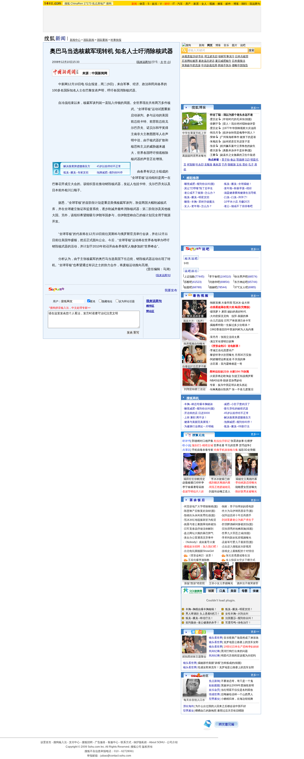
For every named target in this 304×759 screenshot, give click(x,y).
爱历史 (214, 119)
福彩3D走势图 (247, 449)
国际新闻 (88, 39)
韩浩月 (214, 132)
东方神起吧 (241, 282)
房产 (188, 3)
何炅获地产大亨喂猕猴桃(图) (201, 506)
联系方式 (126, 742)
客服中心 (113, 742)
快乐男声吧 (241, 276)
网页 (210, 45)
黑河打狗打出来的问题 (234, 651)
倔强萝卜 (215, 311)
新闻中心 (75, 39)
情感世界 (214, 694)
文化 (239, 164)
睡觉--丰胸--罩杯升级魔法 (199, 201)
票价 (245, 164)
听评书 (186, 440)
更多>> (255, 107)
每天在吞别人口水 (194, 699)
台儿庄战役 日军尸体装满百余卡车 (230, 320)
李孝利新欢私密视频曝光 (236, 537)
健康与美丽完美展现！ (197, 422)
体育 (142, 3)
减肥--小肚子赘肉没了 (237, 404)
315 (247, 159)
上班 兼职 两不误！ (195, 417)
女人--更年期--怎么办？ (198, 206)
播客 (220, 3)
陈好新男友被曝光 (246, 491)
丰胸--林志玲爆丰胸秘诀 (198, 404)
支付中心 (74, 742)
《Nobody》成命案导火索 (199, 542)
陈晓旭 (232, 164)
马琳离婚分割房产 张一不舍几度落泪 (231, 389)
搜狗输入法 (60, 742)
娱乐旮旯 (214, 689)
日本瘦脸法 (238, 60)
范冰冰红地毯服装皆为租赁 (200, 519)
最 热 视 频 (200, 295)
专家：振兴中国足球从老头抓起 (228, 385)
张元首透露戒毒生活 (238, 555)
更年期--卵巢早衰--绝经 (238, 188)
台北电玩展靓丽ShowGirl (199, 551)
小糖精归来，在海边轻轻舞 (237, 698)
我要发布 (171, 290)
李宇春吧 (214, 276)
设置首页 (46, 742)
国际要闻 (102, 39)
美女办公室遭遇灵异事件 (198, 537)
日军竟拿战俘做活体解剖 (198, 528)
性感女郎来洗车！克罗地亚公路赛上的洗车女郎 (226, 667)
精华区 (150, 305)
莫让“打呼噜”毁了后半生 (198, 188)
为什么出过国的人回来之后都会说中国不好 (220, 706)
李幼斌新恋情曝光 (246, 482)
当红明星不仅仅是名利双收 (237, 689)
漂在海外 (188, 706)
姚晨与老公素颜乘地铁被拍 (200, 524)
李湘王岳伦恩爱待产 (222, 350)
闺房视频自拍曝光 (194, 343)
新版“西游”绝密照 (194, 583)
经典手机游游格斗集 (226, 449)
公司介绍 (172, 742)
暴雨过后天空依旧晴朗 (230, 710)
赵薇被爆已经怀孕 (193, 482)
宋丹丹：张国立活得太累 (224, 337)
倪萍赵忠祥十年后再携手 (236, 515)
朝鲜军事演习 (226, 56)
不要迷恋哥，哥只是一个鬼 (237, 681)
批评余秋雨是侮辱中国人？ (239, 132)
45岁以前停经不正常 (236, 413)
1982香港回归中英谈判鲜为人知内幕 (232, 329)
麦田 (224, 311)
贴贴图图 (214, 685)
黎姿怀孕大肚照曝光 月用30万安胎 (230, 354)
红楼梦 (249, 440)
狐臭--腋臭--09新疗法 (236, 426)
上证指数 (189, 276)
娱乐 (154, 3)
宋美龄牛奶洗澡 (191, 65)
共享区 (186, 449)
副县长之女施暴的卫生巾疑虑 (238, 154)
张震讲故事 (237, 440)
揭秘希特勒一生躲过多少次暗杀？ (230, 325)
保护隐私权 (140, 742)
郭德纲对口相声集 (202, 440)
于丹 (224, 164)
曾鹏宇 (214, 123)
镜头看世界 (215, 637)
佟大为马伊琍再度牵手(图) (237, 510)
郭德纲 (240, 159)
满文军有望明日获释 (222, 341)
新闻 (201, 45)
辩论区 (150, 311)
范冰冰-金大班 (241, 302)
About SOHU (157, 742)
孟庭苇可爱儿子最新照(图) (237, 542)
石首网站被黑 (190, 60)
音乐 (226, 45)
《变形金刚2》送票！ (201, 555)
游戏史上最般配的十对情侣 (238, 551)
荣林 (212, 137)
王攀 (212, 154)
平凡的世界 (231, 445)
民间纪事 (214, 651)
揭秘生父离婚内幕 (246, 479)
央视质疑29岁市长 (193, 56)
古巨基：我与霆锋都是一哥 (226, 363)
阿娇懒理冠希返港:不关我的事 (227, 359)
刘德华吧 (214, 282)
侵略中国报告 (240, 65)
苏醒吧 (188, 282)
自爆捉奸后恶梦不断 (194, 366)
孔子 (251, 164)
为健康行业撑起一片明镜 (199, 426)
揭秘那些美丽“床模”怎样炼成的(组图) (219, 662)
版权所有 (147, 746)
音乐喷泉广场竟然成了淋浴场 (241, 637)
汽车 (180, 3)
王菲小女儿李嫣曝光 (221, 583)
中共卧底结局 (209, 65)
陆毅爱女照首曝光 (246, 487)
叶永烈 (200, 164)
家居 (196, 3)
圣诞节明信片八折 (193, 491)
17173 (87, 3)
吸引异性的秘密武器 (236, 408)
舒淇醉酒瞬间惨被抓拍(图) (237, 524)
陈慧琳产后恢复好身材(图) (199, 510)
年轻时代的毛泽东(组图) (237, 119)
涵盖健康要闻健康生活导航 (240, 192)
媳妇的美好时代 (236, 311)
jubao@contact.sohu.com (115, 755)
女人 (204, 3)
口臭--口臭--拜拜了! (235, 197)
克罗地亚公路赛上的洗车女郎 (241, 642)
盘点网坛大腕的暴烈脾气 (198, 533)
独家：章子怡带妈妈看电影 (238, 506)
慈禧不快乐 (224, 65)
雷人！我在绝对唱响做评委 (239, 123)
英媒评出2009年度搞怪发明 (237, 685)
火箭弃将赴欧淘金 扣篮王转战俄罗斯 (231, 376)
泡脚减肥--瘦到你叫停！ (238, 422)
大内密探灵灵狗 (219, 316)
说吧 (242, 45)
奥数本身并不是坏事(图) (237, 150)
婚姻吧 (213, 287)
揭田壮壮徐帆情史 (194, 479)
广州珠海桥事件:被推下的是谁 (238, 137)
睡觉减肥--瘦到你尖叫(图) (199, 183)
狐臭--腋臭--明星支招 (196, 197)
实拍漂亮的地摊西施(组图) (237, 528)
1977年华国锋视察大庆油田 (239, 128)
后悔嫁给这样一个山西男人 (237, 694)
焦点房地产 (98, 3)
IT (173, 3)
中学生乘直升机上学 (194, 133)
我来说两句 (143, 62)
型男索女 (214, 698)
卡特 (186, 263)
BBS (244, 3)
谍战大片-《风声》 (194, 321)
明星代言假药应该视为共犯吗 (238, 655)
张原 (212, 146)
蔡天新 (214, 150)
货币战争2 (245, 445)
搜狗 (108, 3)
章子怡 (226, 159)
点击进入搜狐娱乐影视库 (236, 546)
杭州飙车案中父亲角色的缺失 (238, 146)
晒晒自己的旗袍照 (206, 710)
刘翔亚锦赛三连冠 (194, 389)
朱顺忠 (214, 141)
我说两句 (254, 3)
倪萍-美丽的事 (239, 316)
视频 (212, 3)
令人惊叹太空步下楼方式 (240, 560)
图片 (234, 45)
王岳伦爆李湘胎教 (198, 560)
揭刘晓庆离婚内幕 (219, 482)
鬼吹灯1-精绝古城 (202, 445)
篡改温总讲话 (207, 60)
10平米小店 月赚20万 (237, 201)
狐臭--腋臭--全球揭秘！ (238, 183)
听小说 (186, 445)
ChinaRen (77, 3)
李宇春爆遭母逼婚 (193, 487)
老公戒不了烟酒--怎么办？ (199, 192)
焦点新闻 (214, 681)
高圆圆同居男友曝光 (194, 155)
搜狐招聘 (87, 742)
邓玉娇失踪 (211, 56)
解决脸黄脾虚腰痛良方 (237, 417)
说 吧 (205, 249)
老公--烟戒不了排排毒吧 (238, 206)
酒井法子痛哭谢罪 (247, 583)
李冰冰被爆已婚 (220, 479)
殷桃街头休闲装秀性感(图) (199, 515)
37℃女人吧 (241, 287)
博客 (236, 3)
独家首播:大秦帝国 (221, 302)
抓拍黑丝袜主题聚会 (194, 656)
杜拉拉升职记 (222, 440)
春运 (233, 159)
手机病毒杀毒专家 (202, 449)
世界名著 (219, 445)
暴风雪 (217, 164)
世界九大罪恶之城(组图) (236, 533)
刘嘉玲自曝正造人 (219, 491)
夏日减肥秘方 (223, 60)
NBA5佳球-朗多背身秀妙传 (226, 380)
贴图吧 (188, 287)
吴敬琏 (208, 164)
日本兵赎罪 (241, 56)
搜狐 (67, 3)
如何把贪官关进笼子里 (236, 141)
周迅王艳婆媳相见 (219, 487)
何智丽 (191, 164)
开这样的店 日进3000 (197, 413)
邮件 (228, 3)
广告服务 (100, 742)
